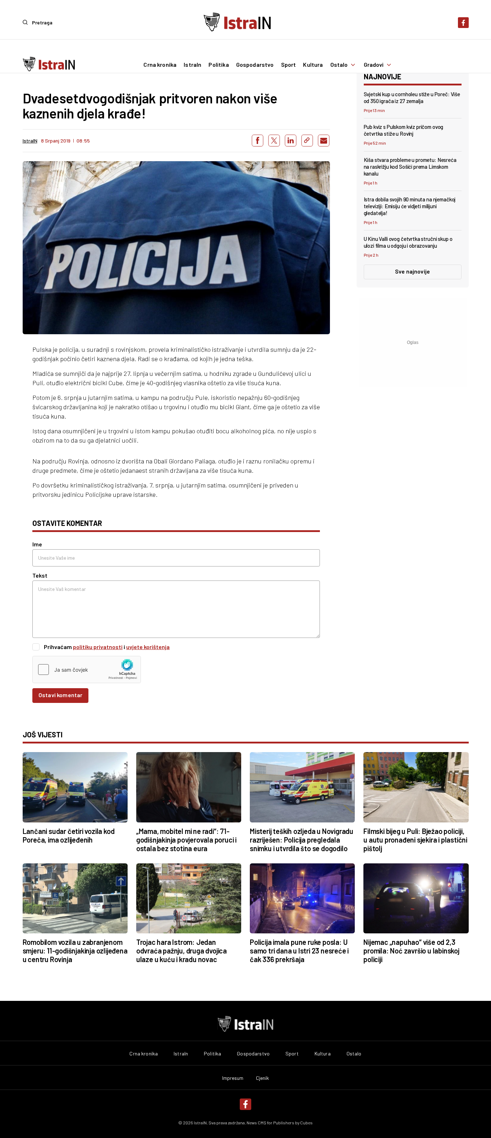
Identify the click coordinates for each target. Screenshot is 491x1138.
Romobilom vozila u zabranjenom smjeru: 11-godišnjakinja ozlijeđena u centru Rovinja (75, 951)
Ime (37, 544)
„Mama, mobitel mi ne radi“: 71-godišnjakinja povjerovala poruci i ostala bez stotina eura (186, 840)
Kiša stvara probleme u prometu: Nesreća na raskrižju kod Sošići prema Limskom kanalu (410, 167)
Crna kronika (159, 64)
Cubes (306, 1122)
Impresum (233, 1078)
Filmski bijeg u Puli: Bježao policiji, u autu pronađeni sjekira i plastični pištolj (415, 840)
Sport (288, 64)
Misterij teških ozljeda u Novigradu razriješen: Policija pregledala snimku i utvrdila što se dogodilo (301, 840)
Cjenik (262, 1078)
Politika (218, 64)
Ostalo (339, 64)
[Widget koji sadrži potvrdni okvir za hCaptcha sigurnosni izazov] (86, 669)
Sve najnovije (412, 271)
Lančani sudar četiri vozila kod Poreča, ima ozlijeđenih (69, 835)
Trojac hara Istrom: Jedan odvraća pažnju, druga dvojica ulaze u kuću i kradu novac (181, 951)
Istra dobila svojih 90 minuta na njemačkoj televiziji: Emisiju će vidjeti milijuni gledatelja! (410, 206)
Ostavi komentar (60, 694)
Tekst (39, 575)
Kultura (313, 64)
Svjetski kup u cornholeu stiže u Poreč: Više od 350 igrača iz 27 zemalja (412, 97)
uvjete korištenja (148, 646)
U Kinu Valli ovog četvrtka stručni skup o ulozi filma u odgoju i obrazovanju (408, 242)
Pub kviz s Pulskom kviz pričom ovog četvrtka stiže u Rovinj (404, 130)
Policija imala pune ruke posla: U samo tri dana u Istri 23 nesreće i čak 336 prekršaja (299, 951)
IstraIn (192, 64)
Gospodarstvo (255, 64)
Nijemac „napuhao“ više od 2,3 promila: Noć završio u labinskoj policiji (411, 951)
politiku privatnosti (98, 646)
